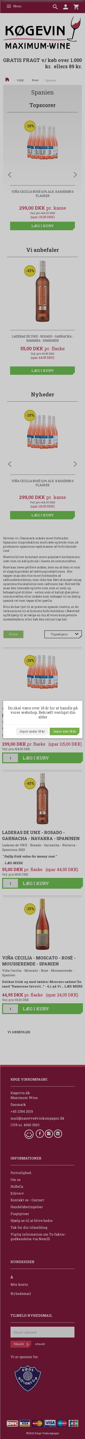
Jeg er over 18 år (64, 731)
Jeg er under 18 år (32, 731)
